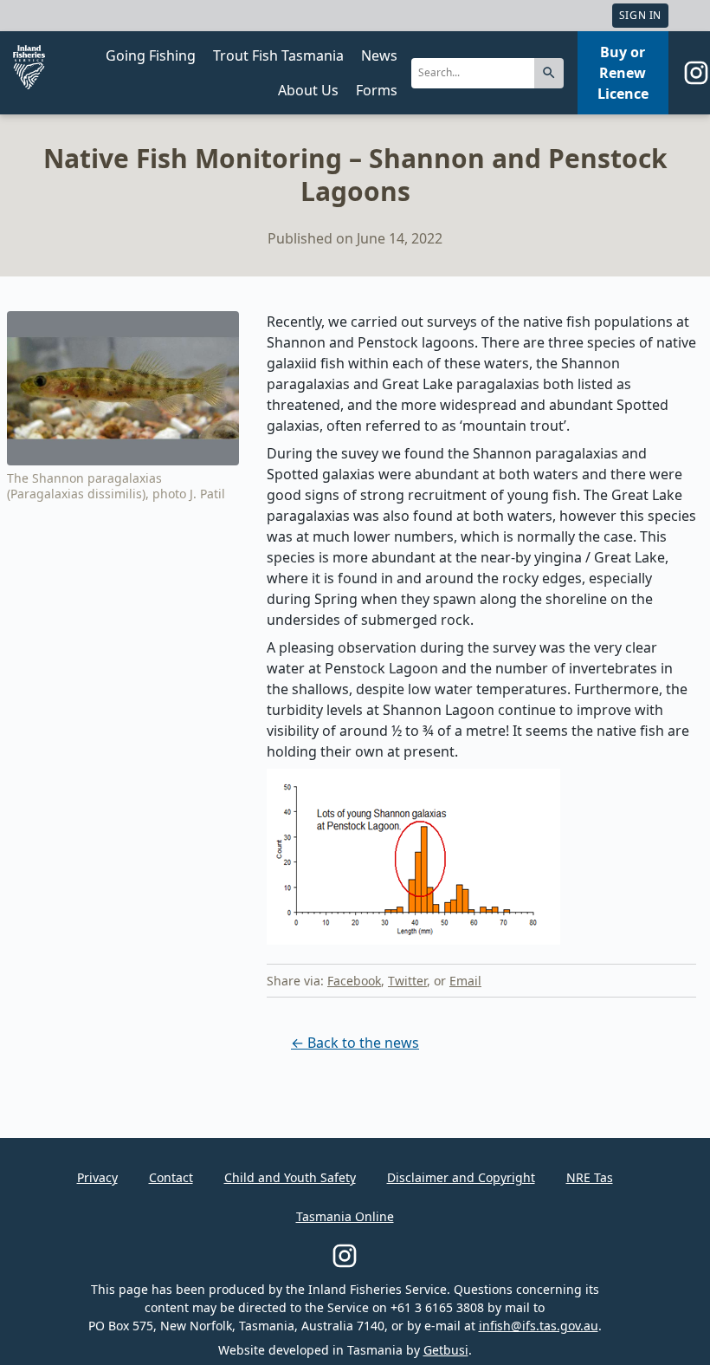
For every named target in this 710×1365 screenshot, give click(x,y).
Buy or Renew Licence (623, 72)
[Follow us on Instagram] (696, 73)
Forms (376, 90)
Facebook (354, 980)
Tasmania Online (345, 1216)
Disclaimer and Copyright (461, 1177)
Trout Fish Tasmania (278, 55)
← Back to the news (355, 1042)
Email (465, 980)
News (379, 55)
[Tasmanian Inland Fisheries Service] (29, 67)
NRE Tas (589, 1177)
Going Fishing (151, 55)
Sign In (640, 15)
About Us (308, 90)
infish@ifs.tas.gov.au (538, 1325)
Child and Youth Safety (290, 1177)
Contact (171, 1177)
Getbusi (445, 1350)
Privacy (97, 1177)
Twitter (407, 980)
